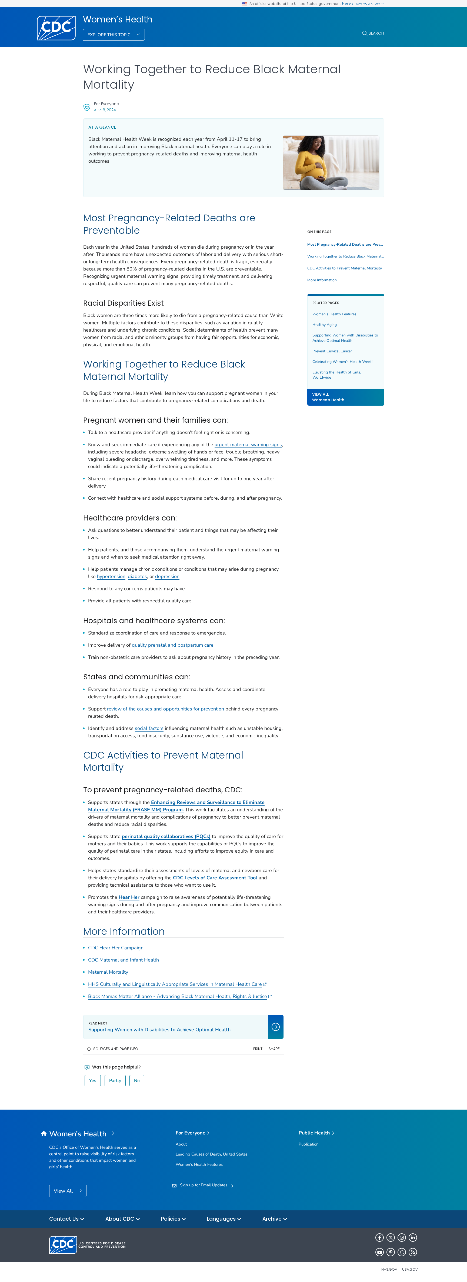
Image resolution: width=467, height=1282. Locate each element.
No (137, 1081)
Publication (309, 1144)
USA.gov (410, 1269)
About (181, 1144)
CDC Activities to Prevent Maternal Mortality (344, 268)
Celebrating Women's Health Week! (342, 361)
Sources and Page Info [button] (115, 1048)
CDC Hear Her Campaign (116, 947)
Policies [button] (171, 1219)
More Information (322, 280)
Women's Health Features (334, 314)
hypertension (111, 576)
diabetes (137, 576)
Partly (115, 1081)
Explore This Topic (110, 35)
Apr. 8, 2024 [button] (105, 110)
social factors (149, 728)
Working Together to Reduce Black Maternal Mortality (345, 256)
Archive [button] (272, 1219)
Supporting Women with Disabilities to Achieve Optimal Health (345, 338)
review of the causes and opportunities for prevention (165, 709)
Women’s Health (117, 19)
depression (167, 576)
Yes (92, 1081)
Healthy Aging (324, 324)
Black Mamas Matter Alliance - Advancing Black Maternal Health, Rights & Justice (177, 996)
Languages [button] (222, 1219)
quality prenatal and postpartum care (173, 645)
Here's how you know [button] (361, 3)
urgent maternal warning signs (248, 444)
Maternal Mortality (108, 972)
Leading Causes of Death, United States (212, 1154)
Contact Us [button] (64, 1219)
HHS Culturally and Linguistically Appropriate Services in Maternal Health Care (175, 984)
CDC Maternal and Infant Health (123, 960)
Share (274, 1048)
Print (257, 1048)
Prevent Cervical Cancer (332, 351)
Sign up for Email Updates (203, 1185)
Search (376, 33)
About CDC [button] (120, 1219)
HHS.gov (389, 1269)
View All (64, 1191)
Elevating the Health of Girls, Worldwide (336, 375)
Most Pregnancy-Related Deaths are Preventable (345, 244)
